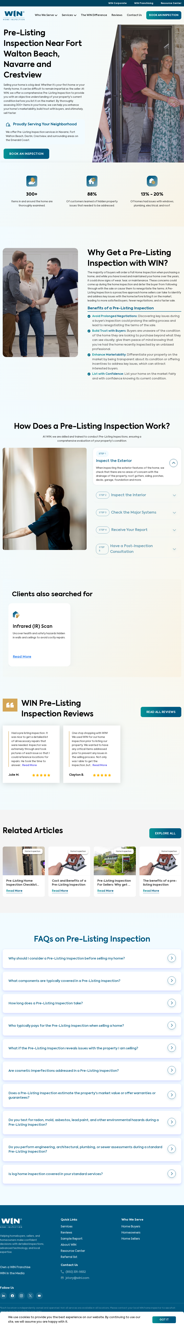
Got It (164, 1319)
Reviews (117, 15)
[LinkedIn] (3, 1295)
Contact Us (134, 15)
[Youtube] (39, 1295)
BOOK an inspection (163, 15)
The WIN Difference (94, 15)
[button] (92, 958)
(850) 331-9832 (76, 1272)
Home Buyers (130, 1226)
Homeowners (130, 1232)
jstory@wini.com (77, 1278)
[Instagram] (21, 1295)
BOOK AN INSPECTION (26, 154)
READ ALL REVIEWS (161, 712)
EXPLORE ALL (165, 833)
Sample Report (71, 1238)
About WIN (68, 1245)
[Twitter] (30, 1295)
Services (67, 15)
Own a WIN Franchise (15, 1267)
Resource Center (171, 3)
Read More (22, 656)
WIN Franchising (143, 3)
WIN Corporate (117, 3)
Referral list (69, 1257)
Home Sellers (130, 1238)
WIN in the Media (12, 1273)
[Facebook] (12, 1295)
